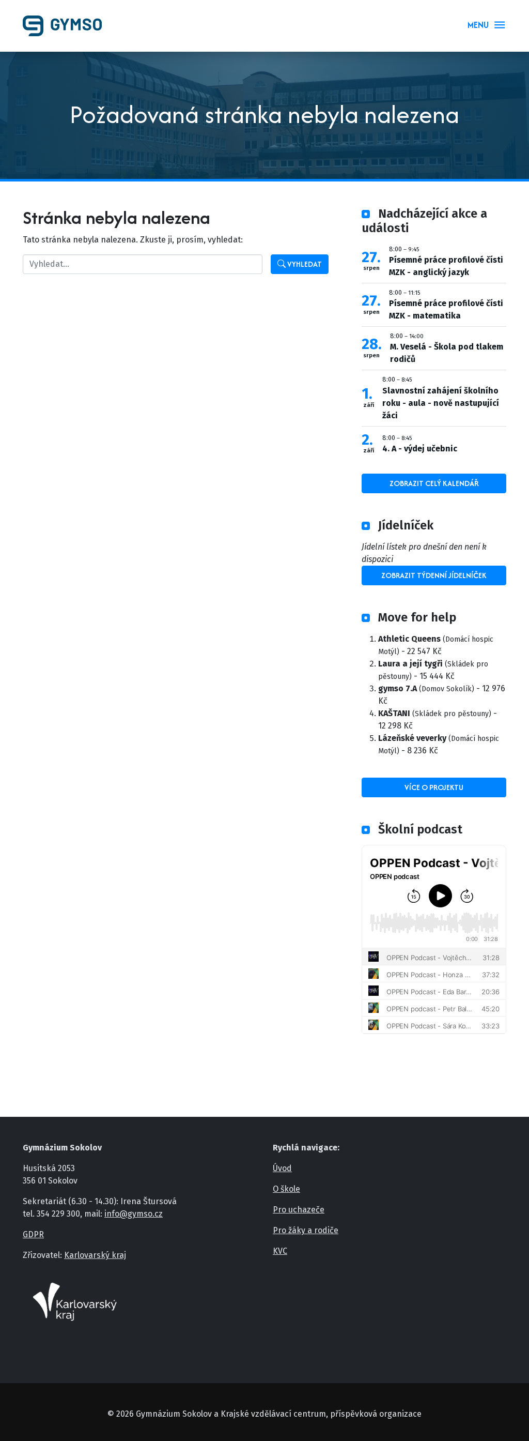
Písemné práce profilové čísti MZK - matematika (446, 309)
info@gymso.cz (133, 1214)
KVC (280, 1251)
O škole (286, 1189)
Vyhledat (304, 264)
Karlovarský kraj (95, 1255)
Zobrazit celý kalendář (434, 483)
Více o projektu (433, 787)
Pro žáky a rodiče (305, 1230)
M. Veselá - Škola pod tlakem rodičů (446, 353)
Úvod (282, 1168)
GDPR (33, 1234)
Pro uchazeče (298, 1210)
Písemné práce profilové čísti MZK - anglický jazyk (446, 266)
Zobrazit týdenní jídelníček (434, 575)
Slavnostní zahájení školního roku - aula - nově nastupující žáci (440, 403)
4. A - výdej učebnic (419, 448)
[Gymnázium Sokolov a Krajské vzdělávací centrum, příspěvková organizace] (66, 26)
